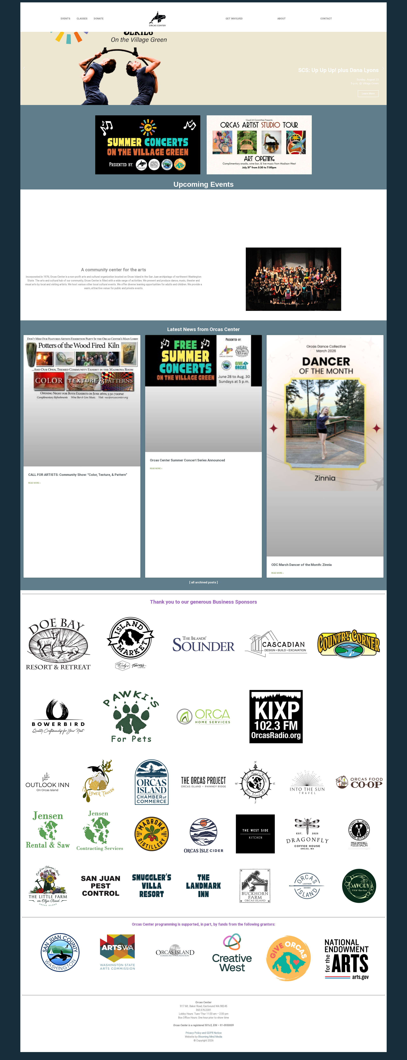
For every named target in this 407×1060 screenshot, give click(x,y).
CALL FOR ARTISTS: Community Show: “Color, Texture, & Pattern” (77, 475)
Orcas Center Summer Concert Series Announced (187, 460)
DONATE (98, 18)
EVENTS (65, 18)
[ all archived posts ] (203, 582)
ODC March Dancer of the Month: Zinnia (301, 565)
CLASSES (82, 18)
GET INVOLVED (234, 18)
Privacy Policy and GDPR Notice (204, 1032)
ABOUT (281, 18)
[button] (24, 68)
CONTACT (326, 18)
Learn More (368, 93)
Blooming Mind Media (210, 1036)
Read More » (34, 483)
